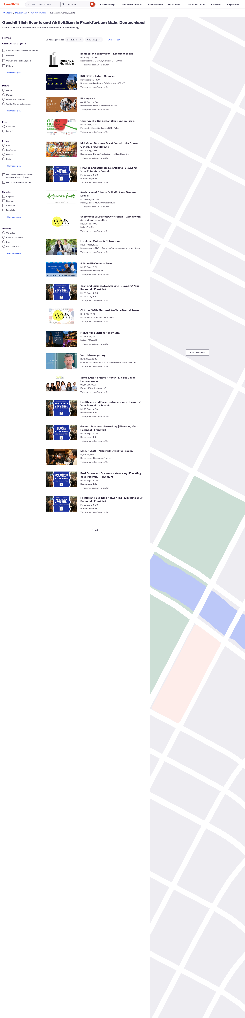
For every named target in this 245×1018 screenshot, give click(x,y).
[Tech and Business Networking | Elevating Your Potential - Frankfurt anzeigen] (61, 292)
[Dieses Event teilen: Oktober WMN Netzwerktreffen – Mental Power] (137, 321)
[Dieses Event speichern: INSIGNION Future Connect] (142, 87)
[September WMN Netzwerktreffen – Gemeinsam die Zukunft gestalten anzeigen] (61, 222)
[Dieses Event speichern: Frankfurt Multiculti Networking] (142, 252)
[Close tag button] (81, 39)
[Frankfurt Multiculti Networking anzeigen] (61, 247)
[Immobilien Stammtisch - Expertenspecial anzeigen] (61, 59)
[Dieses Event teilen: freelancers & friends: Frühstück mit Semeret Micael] (137, 205)
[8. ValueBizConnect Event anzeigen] (61, 269)
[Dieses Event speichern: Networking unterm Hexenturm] (142, 344)
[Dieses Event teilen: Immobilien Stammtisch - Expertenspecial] (137, 64)
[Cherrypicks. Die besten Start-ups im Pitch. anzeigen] (61, 127)
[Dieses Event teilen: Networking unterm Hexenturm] (137, 344)
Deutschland (21, 12)
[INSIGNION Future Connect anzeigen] (61, 82)
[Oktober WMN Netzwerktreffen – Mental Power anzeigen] (61, 316)
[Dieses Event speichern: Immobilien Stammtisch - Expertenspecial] (142, 64)
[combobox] (77, 4)
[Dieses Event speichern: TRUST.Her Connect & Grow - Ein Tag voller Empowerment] (142, 390)
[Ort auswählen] (63, 4)
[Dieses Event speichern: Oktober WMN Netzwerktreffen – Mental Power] (142, 321)
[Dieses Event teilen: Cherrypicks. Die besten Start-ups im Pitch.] (137, 132)
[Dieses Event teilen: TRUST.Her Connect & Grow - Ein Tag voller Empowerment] (137, 390)
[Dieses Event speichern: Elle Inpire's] (142, 109)
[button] (175, 4)
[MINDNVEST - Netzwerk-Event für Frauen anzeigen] (61, 457)
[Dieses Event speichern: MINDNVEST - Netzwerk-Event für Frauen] (142, 462)
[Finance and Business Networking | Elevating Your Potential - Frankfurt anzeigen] (61, 174)
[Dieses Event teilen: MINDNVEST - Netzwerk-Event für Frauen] (137, 462)
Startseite (7, 12)
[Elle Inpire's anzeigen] (61, 104)
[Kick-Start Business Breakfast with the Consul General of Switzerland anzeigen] (61, 149)
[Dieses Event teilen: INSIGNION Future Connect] (137, 87)
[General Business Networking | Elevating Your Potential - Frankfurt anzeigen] (61, 432)
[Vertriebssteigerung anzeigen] (61, 361)
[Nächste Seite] (104, 530)
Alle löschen (114, 39)
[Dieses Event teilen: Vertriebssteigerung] (137, 366)
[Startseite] (11, 4)
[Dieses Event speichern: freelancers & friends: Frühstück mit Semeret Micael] (142, 205)
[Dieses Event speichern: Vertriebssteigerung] (142, 366)
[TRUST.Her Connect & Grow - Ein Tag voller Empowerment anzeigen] (61, 383)
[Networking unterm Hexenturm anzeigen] (61, 339)
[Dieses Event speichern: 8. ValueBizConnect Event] (142, 274)
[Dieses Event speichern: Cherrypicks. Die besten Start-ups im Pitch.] (142, 132)
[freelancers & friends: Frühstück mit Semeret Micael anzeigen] (61, 198)
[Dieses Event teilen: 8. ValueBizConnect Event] (137, 274)
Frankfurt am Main (38, 12)
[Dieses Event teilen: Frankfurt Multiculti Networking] (137, 252)
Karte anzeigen (197, 352)
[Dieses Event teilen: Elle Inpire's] (137, 109)
